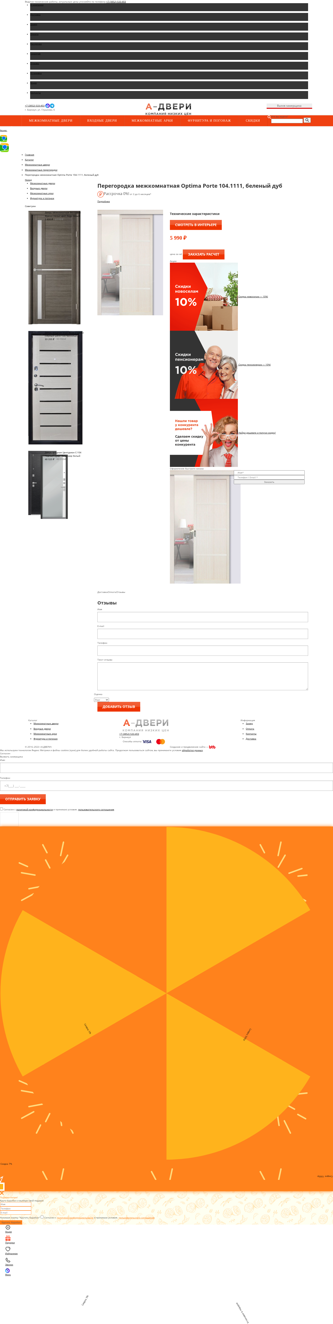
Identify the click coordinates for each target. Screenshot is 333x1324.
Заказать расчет (203, 254)
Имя (99, 609)
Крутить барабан (11, 1222)
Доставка (251, 738)
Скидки (253, 120)
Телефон (102, 642)
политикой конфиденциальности (34, 809)
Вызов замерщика (289, 106)
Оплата (250, 728)
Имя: (2, 760)
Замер (249, 723)
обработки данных (192, 750)
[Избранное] (101, 109)
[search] (307, 120)
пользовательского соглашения (96, 809)
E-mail (100, 626)
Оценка (98, 694)
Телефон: (5, 777)
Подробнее (103, 201)
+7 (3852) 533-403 (116, 1)
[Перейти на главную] (168, 109)
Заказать (269, 481)
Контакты (251, 733)
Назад (28, 179)
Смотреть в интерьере (196, 224)
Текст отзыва (104, 659)
